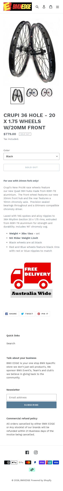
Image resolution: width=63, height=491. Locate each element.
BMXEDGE (25, 480)
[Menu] (57, 6)
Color (7, 150)
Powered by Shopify (41, 480)
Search (10, 343)
